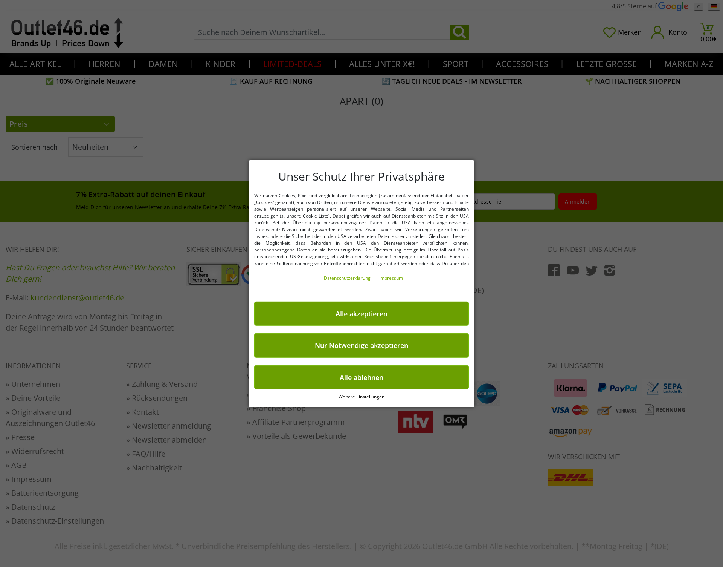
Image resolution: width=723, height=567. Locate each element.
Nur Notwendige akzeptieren (361, 345)
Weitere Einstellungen (361, 397)
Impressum (391, 277)
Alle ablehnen (361, 377)
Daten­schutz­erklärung (348, 277)
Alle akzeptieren (361, 313)
